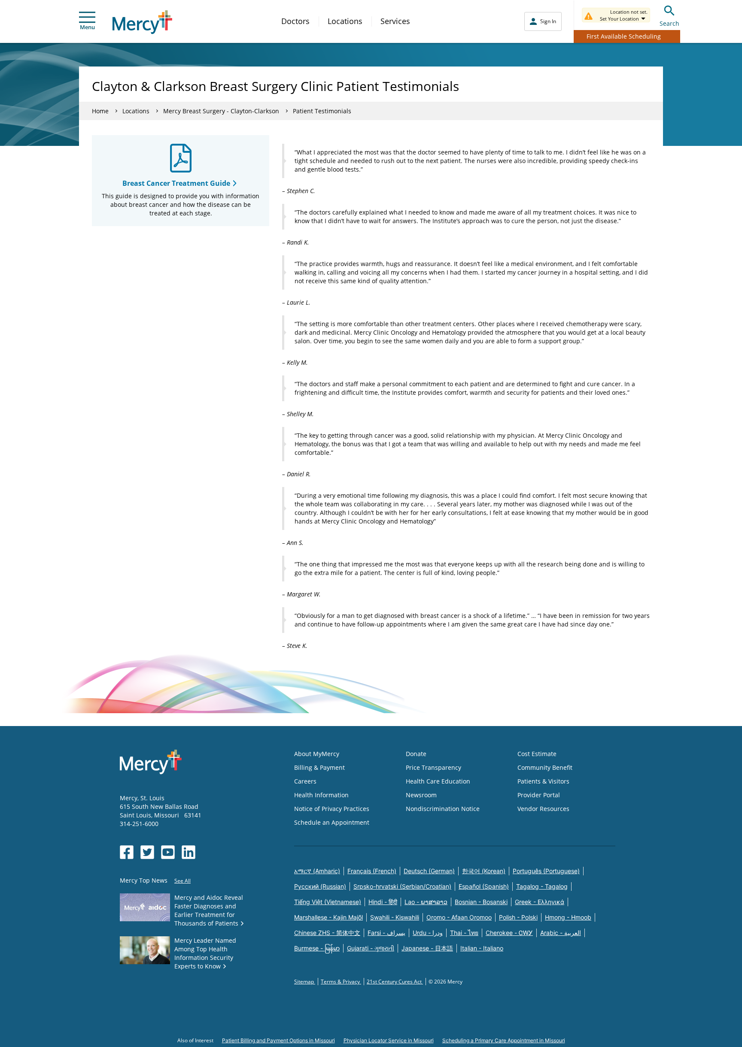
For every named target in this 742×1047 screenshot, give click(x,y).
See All (182, 880)
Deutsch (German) (429, 871)
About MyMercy (316, 754)
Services (395, 21)
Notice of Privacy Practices (331, 809)
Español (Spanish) (484, 886)
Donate (416, 754)
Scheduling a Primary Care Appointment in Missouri (503, 1040)
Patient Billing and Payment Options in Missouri (278, 1040)
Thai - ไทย (464, 932)
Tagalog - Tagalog (542, 886)
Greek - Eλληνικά (539, 901)
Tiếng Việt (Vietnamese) (327, 901)
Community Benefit (544, 767)
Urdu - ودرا (428, 932)
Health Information (321, 795)
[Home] (142, 22)
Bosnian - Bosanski (481, 901)
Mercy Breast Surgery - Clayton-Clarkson (221, 111)
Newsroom (421, 795)
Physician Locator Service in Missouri (389, 1040)
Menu (87, 27)
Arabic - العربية (560, 932)
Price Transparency (433, 767)
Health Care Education (438, 781)
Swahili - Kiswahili (394, 917)
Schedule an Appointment (331, 822)
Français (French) (371, 871)
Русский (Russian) (320, 886)
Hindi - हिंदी (382, 901)
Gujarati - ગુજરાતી (370, 948)
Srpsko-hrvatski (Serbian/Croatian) (402, 886)
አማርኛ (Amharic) (317, 871)
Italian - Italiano (481, 948)
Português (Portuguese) (546, 871)
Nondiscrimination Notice (443, 809)
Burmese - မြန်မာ (317, 948)
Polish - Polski (518, 917)
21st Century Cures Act (395, 981)
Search (669, 23)
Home (100, 111)
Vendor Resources (543, 809)
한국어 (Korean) (483, 871)
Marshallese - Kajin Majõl (328, 917)
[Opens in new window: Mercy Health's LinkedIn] (188, 852)
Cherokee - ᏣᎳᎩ (509, 932)
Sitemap (304, 981)
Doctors (295, 21)
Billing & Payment (319, 767)
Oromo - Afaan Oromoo (459, 917)
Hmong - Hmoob (568, 917)
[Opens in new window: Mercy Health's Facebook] (127, 852)
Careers (305, 781)
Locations (345, 21)
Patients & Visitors (543, 781)
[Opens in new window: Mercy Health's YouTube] (168, 852)
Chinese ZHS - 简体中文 (327, 932)
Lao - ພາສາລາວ (425, 901)
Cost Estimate (536, 754)
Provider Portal (538, 795)
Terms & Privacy (341, 981)
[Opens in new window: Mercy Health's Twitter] (147, 852)
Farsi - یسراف (386, 932)
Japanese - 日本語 (427, 948)
